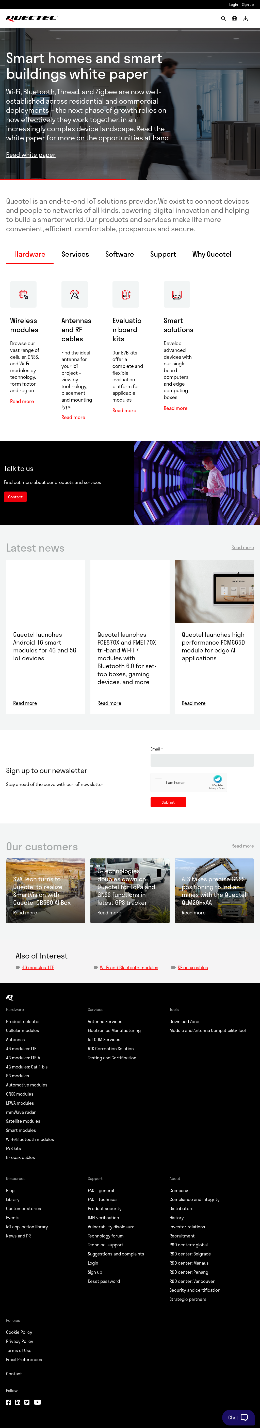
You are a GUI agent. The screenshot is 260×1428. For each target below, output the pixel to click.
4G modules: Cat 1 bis (27, 1067)
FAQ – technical (103, 1199)
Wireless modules (24, 325)
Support (163, 254)
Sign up (95, 1272)
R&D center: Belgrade (190, 1254)
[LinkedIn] (17, 1403)
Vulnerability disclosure (111, 1227)
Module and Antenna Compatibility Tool (208, 1030)
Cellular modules (22, 1030)
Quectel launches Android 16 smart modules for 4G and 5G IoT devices (44, 646)
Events (13, 1218)
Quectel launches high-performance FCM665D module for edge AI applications (214, 646)
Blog (10, 1191)
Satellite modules (23, 1121)
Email (157, 749)
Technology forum (106, 1236)
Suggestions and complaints (116, 1254)
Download (245, 18)
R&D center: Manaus (189, 1263)
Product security (105, 1209)
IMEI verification (103, 1218)
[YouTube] (37, 1403)
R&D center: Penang (189, 1272)
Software (119, 254)
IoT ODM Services (104, 1040)
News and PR (18, 1236)
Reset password (104, 1281)
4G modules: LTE (38, 967)
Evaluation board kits (126, 329)
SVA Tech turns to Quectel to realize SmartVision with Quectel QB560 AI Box (42, 891)
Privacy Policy (19, 1341)
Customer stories (23, 1209)
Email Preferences (24, 1360)
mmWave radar (21, 1112)
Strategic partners (188, 1299)
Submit (168, 802)
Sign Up (248, 4)
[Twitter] (26, 1403)
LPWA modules (20, 1103)
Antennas (15, 1040)
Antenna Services (105, 1022)
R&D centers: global (189, 1245)
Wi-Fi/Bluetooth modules (30, 1139)
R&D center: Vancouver (192, 1281)
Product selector (23, 1022)
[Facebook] (8, 1403)
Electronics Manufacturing (114, 1030)
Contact (14, 1374)
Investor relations (187, 1227)
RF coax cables (193, 967)
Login (233, 4)
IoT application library (27, 1227)
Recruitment (182, 1236)
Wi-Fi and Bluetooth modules (129, 967)
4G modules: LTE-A (23, 1058)
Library (13, 1199)
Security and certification (195, 1290)
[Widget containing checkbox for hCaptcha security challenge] (189, 782)
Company (179, 1191)
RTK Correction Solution (111, 1049)
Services (75, 254)
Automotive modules (26, 1085)
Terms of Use (18, 1350)
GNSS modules (20, 1094)
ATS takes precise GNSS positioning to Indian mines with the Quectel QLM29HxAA (214, 891)
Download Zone (184, 1022)
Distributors (181, 1209)
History (177, 1218)
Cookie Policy (19, 1332)
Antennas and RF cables (76, 329)
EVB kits (13, 1148)
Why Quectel (212, 254)
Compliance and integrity (195, 1199)
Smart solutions (178, 325)
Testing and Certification (112, 1058)
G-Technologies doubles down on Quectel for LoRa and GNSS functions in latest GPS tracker (126, 886)
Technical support (105, 1245)
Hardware (29, 254)
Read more (22, 401)
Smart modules (21, 1130)
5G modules (17, 1076)
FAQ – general (101, 1191)
